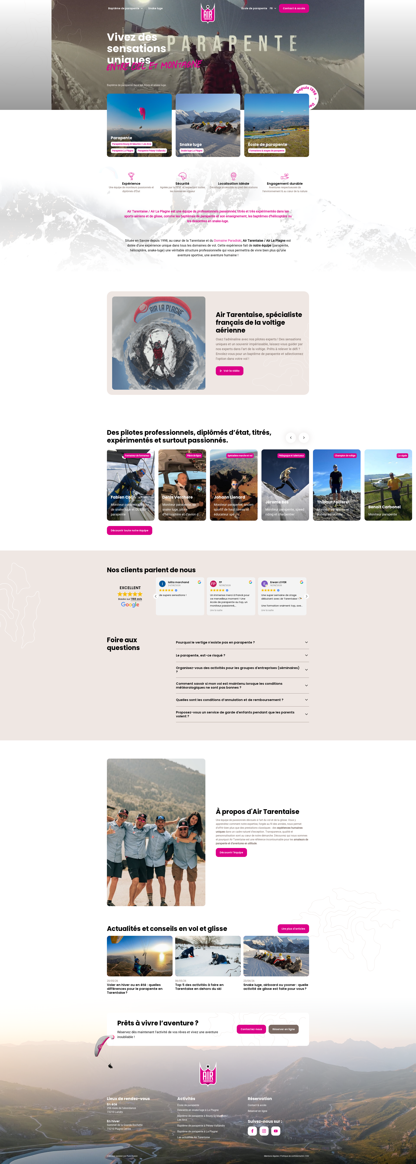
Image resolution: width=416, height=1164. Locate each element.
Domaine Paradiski (227, 240)
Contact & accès (257, 1105)
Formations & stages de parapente (266, 150)
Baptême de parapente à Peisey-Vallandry (201, 1125)
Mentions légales (271, 1156)
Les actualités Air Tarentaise (193, 1137)
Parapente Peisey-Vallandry (152, 150)
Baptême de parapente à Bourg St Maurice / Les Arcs (202, 1117)
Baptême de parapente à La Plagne (197, 1131)
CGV (307, 1156)
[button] (125, 8)
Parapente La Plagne (122, 150)
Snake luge (155, 8)
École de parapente (254, 8)
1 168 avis (136, 599)
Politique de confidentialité (292, 1156)
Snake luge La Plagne (191, 150)
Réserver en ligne (257, 1111)
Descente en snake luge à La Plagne (198, 1110)
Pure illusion (132, 1156)
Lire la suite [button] (267, 610)
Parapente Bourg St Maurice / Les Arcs (131, 144)
